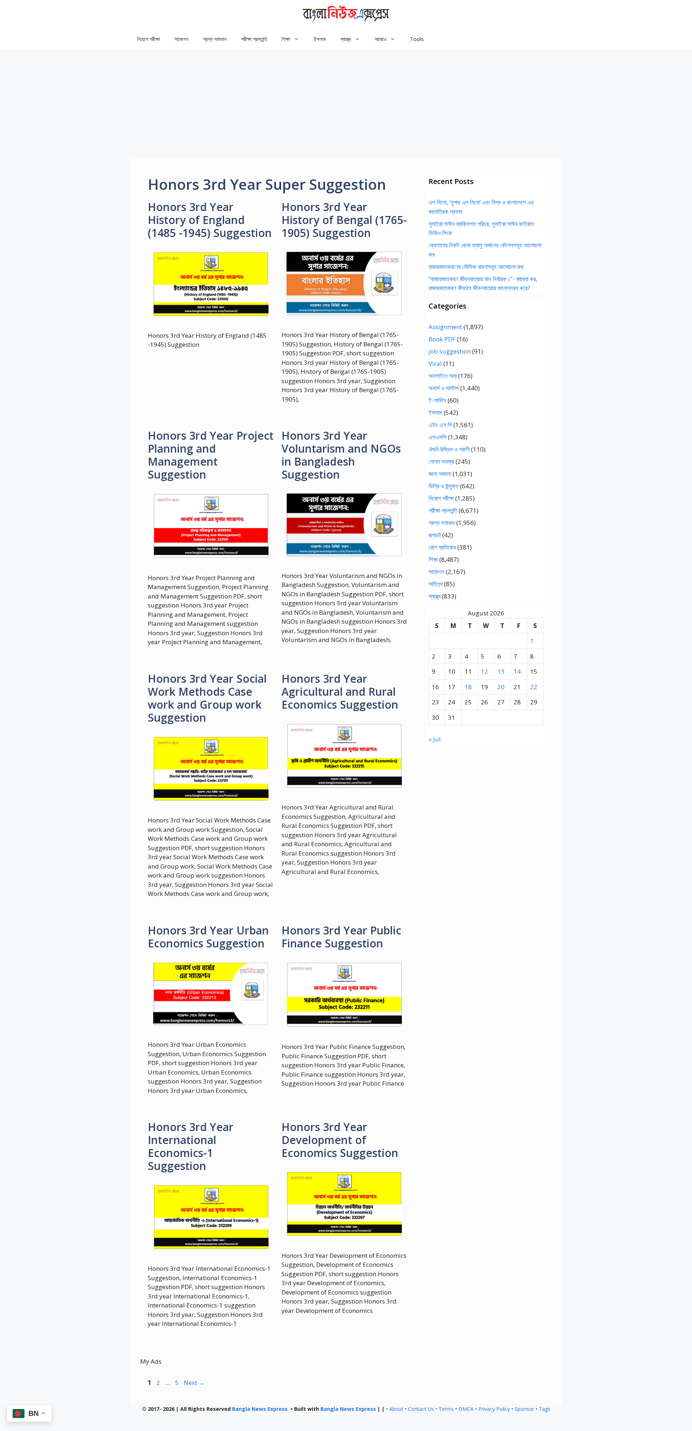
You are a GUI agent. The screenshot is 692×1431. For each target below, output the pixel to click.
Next (194, 1382)
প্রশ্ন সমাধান (215, 38)
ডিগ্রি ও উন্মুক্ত (443, 486)
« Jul (435, 739)
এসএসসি (438, 437)
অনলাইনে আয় (443, 376)
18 (468, 687)
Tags (544, 1408)
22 (533, 687)
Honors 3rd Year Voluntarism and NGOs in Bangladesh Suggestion (341, 455)
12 (484, 671)
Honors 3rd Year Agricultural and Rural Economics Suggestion (339, 691)
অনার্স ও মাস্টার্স (444, 388)
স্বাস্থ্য (434, 596)
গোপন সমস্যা (441, 461)
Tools (417, 38)
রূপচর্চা (435, 535)
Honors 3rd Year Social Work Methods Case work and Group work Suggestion (207, 698)
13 (501, 671)
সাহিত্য (436, 584)
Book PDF (442, 339)
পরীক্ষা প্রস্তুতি (254, 38)
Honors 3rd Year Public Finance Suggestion (341, 937)
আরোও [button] (380, 38)
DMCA (466, 1408)
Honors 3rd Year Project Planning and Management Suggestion (211, 455)
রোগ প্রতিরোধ (442, 547)
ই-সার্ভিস (437, 400)
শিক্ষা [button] (285, 38)
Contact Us (421, 1408)
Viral (435, 363)
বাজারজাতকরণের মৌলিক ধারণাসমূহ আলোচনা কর (476, 267)
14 (517, 671)
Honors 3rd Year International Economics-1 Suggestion (191, 1146)
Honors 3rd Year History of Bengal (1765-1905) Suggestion (344, 219)
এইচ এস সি (440, 425)
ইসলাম (320, 38)
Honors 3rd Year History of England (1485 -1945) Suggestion (210, 219)
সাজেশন (181, 38)
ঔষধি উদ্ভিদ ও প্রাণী (449, 449)
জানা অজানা (440, 474)
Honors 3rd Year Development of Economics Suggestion (339, 1140)
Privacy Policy (494, 1408)
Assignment (445, 327)
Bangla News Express (260, 1408)
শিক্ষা (433, 559)
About (396, 1408)
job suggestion (450, 351)
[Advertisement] (346, 103)
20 (501, 687)
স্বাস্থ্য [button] (345, 38)
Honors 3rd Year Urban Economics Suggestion (208, 937)
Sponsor (524, 1408)
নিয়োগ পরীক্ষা (148, 38)
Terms (446, 1408)
